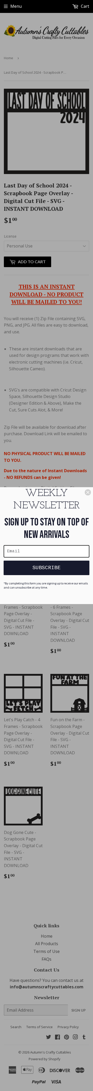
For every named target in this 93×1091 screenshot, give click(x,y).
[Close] (88, 492)
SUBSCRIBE (46, 568)
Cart (84, 6)
